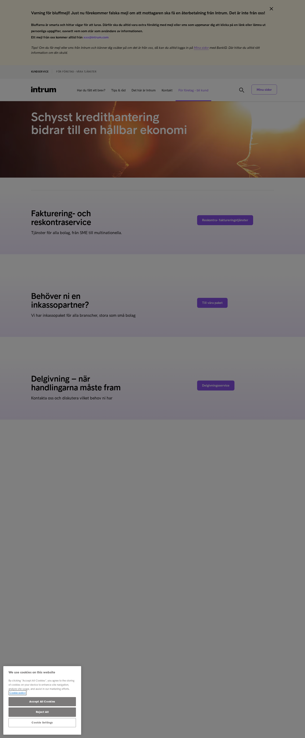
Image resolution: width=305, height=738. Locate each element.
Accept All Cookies (42, 701)
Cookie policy (18, 692)
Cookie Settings (42, 722)
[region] (42, 700)
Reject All (42, 711)
